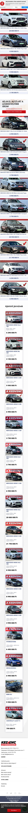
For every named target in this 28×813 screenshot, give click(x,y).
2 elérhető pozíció (5, 761)
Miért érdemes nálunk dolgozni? (8, 763)
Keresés (14, 9)
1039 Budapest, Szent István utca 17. (15, 750)
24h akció (3, 770)
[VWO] (5, 7)
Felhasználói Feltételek (13, 798)
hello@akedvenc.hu (9, 754)
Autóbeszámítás (5, 776)
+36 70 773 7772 (12, 752)
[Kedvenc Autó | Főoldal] (8, 743)
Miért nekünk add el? (6, 774)
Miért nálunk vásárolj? (6, 772)
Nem (16, 7)
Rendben (14, 810)
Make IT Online (14, 801)
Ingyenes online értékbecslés (14, 111)
